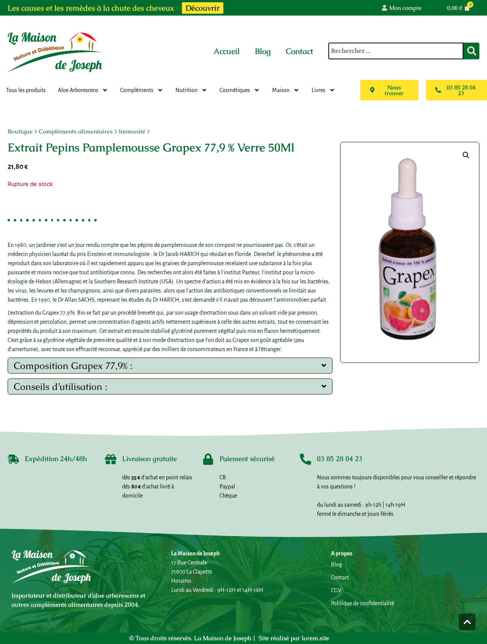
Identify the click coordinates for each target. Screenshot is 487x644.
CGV (336, 590)
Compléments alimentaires (76, 131)
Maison (281, 90)
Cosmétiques (235, 90)
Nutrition (186, 90)
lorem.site (315, 638)
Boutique (20, 131)
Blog (263, 51)
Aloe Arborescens (78, 90)
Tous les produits (26, 90)
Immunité (132, 131)
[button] (466, 155)
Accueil (226, 51)
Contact (299, 51)
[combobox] (395, 51)
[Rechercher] (471, 51)
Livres (318, 90)
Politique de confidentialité (362, 603)
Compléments (136, 90)
